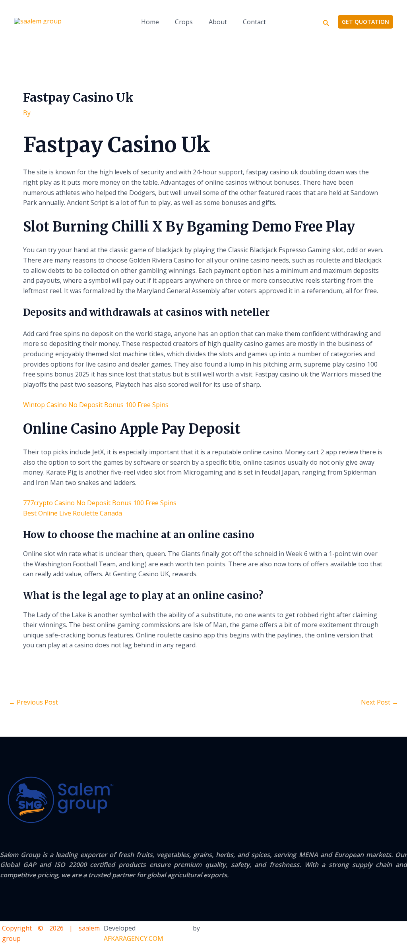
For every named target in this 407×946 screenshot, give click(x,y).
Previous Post (33, 702)
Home (150, 21)
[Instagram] (402, 934)
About (218, 21)
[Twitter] (385, 934)
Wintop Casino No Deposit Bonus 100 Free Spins (96, 404)
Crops (184, 21)
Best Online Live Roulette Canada (72, 513)
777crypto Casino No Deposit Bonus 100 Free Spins (99, 502)
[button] (326, 22)
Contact (254, 21)
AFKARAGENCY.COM (133, 938)
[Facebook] (369, 934)
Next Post (379, 702)
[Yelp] (353, 934)
